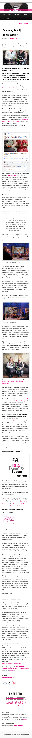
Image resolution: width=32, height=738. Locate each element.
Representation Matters (19, 504)
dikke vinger (6, 18)
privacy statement (18, 725)
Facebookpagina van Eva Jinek (10, 88)
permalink (11, 670)
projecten (24, 14)
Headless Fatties (12, 175)
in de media (17, 14)
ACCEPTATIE (19, 667)
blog (4, 14)
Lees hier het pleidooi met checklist (11, 663)
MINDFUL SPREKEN (13, 668)
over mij (9, 14)
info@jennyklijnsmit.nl (8, 677)
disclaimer (25, 719)
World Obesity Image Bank (13, 506)
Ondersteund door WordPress (21, 734)
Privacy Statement (8, 734)
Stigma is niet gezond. (8, 421)
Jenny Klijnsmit (25, 668)
